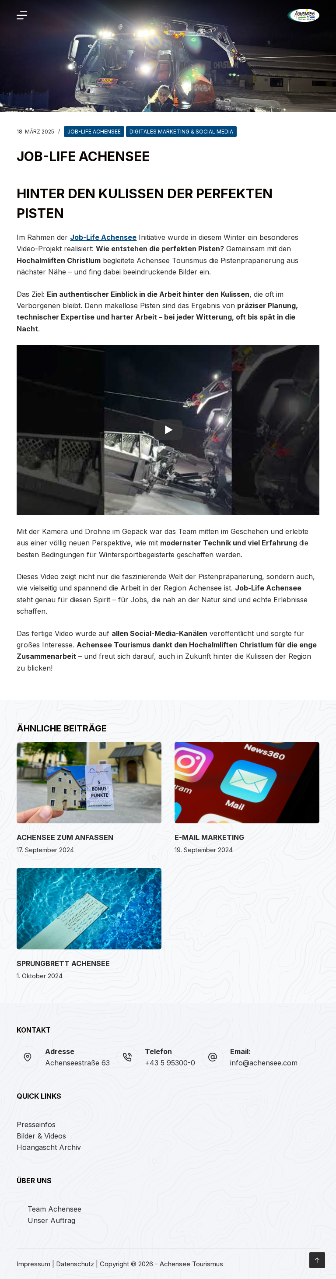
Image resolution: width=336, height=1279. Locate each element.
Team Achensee (54, 1209)
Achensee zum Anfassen (65, 837)
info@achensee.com (264, 1062)
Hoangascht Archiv (49, 1147)
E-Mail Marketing (209, 837)
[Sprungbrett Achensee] (89, 908)
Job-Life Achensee (94, 131)
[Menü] (22, 15)
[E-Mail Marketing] (247, 782)
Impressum (33, 1264)
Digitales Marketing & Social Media (181, 131)
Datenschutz (75, 1264)
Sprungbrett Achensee (63, 963)
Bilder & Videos (41, 1135)
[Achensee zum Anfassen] (89, 782)
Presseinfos (36, 1124)
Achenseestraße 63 (77, 1062)
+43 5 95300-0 (170, 1062)
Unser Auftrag (51, 1220)
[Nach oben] (317, 1260)
